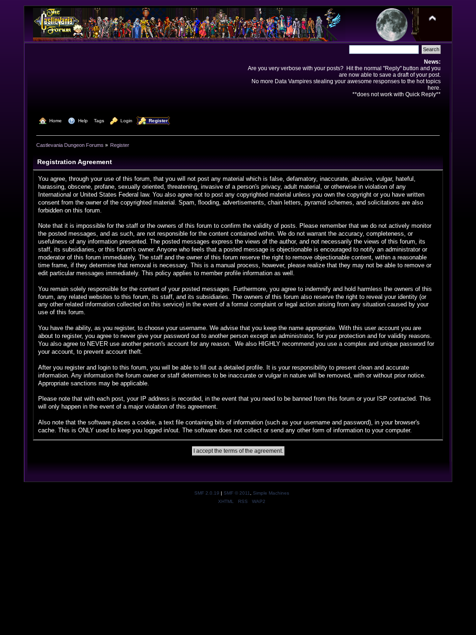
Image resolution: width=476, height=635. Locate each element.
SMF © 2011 (237, 493)
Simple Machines (271, 493)
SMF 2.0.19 (206, 493)
